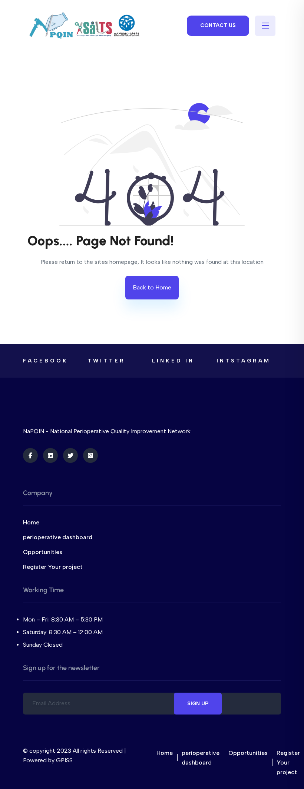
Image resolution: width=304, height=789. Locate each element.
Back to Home (152, 287)
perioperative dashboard (57, 537)
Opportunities (42, 552)
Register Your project (53, 566)
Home (31, 522)
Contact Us (218, 25)
